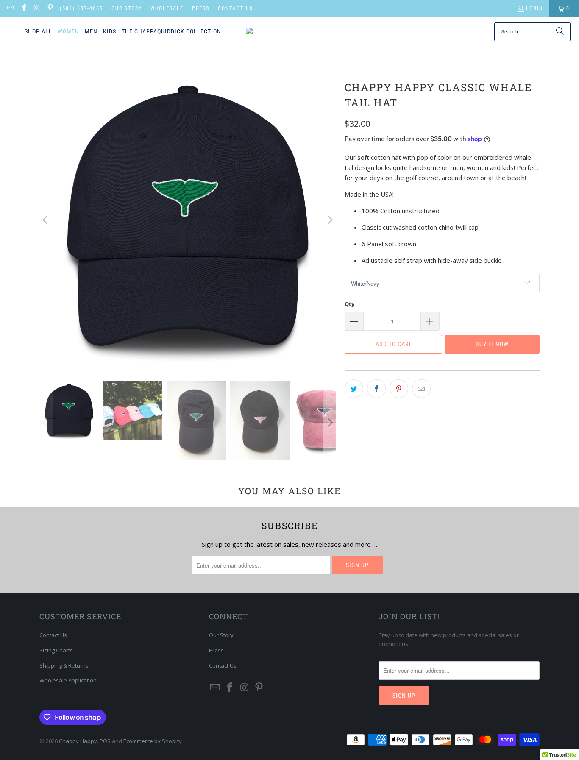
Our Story (126, 8)
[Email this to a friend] (421, 388)
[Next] (330, 220)
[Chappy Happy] (283, 32)
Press (200, 8)
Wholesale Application (68, 680)
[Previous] (46, 220)
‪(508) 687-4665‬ (81, 8)
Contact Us (235, 8)
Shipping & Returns (64, 665)
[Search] (560, 31)
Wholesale (167, 8)
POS (105, 741)
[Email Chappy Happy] (10, 8)
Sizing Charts (56, 650)
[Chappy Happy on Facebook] (23, 8)
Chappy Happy (78, 741)
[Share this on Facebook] (376, 388)
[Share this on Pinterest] (399, 388)
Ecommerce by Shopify (152, 741)
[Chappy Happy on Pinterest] (49, 8)
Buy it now (492, 344)
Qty (349, 304)
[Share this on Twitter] (354, 388)
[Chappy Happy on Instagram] (36, 8)
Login (534, 8)
